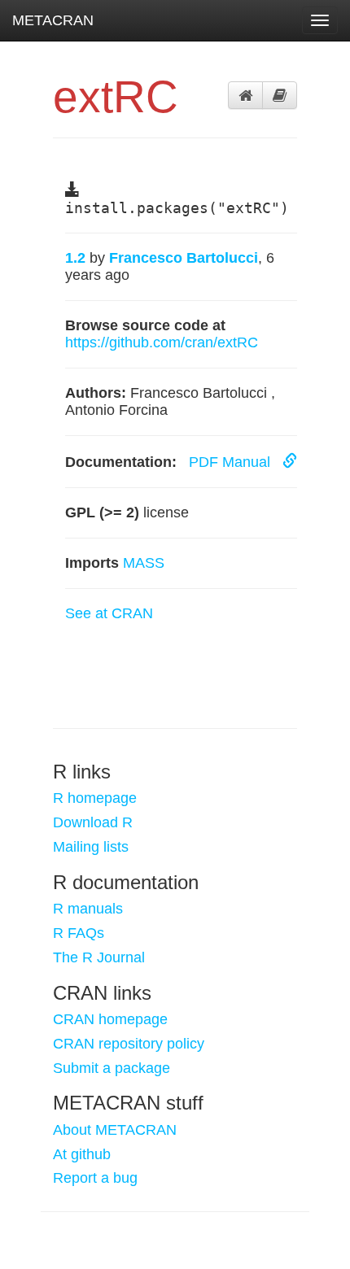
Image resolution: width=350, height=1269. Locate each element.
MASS (143, 563)
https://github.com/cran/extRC (161, 342)
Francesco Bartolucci (183, 258)
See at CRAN (109, 613)
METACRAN (53, 20)
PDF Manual (231, 462)
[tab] (245, 95)
